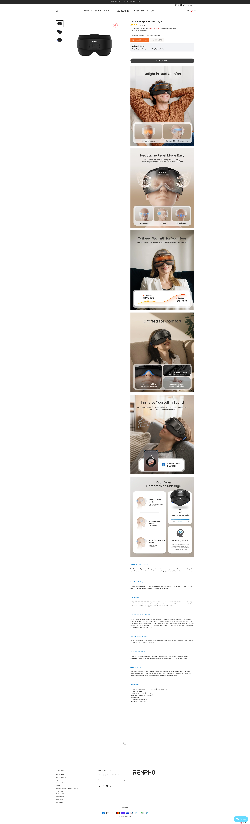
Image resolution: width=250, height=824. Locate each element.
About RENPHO (60, 774)
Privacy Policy (59, 791)
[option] (125, 2)
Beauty (151, 11)
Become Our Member (61, 777)
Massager (139, 11)
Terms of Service (60, 796)
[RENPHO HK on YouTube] (107, 786)
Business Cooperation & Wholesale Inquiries (67, 788)
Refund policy (59, 799)
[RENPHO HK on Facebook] (103, 786)
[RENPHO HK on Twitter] (110, 786)
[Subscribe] (124, 780)
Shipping (132, 30)
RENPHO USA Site (60, 794)
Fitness (108, 11)
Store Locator (59, 802)
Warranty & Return (60, 782)
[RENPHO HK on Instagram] (99, 786)
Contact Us (58, 785)
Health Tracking (92, 11)
